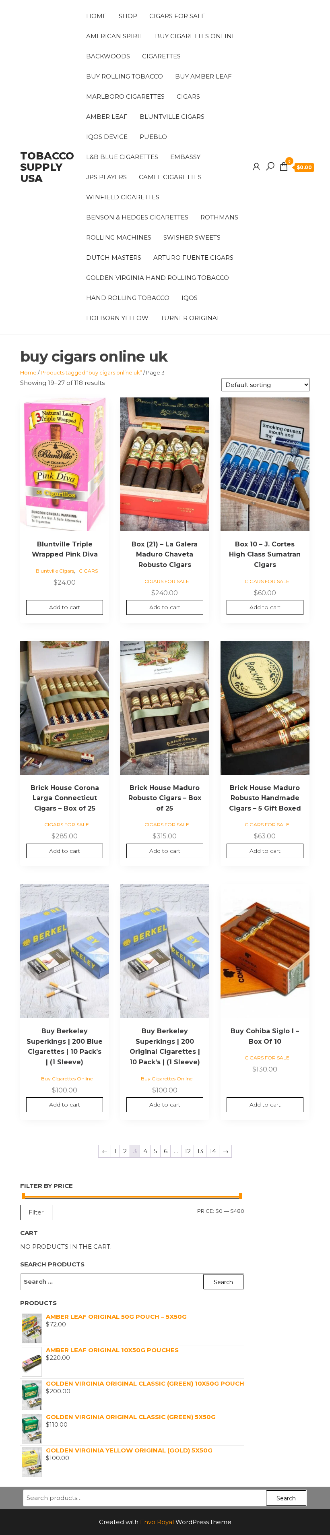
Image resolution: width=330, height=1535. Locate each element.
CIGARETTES (161, 56)
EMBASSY (185, 157)
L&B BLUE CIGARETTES (122, 157)
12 (188, 1151)
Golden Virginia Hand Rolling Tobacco (157, 277)
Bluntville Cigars (172, 116)
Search (286, 1498)
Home (96, 16)
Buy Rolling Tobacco (124, 76)
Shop (128, 16)
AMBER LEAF (107, 116)
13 (200, 1151)
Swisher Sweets (192, 237)
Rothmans (219, 217)
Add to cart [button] (64, 607)
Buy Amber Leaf (203, 76)
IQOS (190, 298)
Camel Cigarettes (170, 177)
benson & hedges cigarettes (137, 217)
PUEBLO (153, 137)
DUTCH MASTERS (113, 257)
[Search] (270, 166)
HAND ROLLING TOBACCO (127, 298)
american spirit (114, 36)
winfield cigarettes (122, 197)
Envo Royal (157, 1522)
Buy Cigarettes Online (195, 36)
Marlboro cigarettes (125, 96)
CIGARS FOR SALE (177, 16)
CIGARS (188, 96)
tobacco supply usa (47, 167)
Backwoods (108, 56)
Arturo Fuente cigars (193, 257)
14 (213, 1151)
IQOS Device (107, 137)
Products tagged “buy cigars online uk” (91, 372)
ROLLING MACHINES (118, 237)
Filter (36, 1212)
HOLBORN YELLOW (117, 318)
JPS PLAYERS (106, 177)
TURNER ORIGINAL (191, 318)
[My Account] (256, 166)
